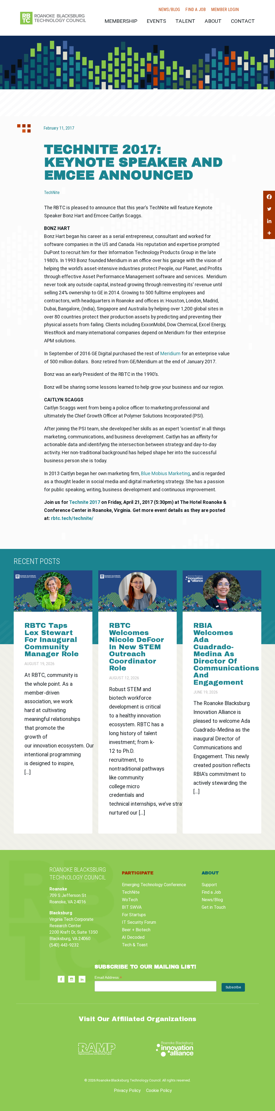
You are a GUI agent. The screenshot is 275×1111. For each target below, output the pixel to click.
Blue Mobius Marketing (165, 473)
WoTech (130, 899)
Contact (243, 21)
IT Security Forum (139, 922)
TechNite (131, 892)
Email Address (108, 977)
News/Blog (169, 10)
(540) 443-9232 (64, 945)
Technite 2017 (84, 502)
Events (156, 21)
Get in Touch (214, 907)
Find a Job (195, 10)
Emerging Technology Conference (154, 884)
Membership (120, 21)
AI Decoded (133, 937)
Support (209, 884)
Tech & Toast (135, 944)
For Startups (134, 914)
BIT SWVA (132, 907)
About (213, 21)
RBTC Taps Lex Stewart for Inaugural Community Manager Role (52, 640)
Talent (185, 21)
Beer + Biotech (136, 929)
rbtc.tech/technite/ (72, 518)
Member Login (225, 10)
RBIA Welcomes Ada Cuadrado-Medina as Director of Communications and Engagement (226, 654)
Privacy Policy (127, 1090)
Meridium (170, 353)
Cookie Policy (159, 1090)
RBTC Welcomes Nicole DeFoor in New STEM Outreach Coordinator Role (136, 647)
